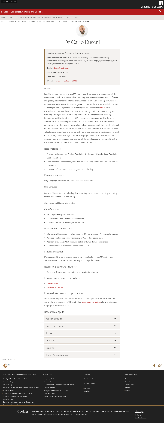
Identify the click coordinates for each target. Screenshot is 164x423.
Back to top (7, 359)
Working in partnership (52, 17)
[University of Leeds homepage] (152, 4)
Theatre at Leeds (49, 393)
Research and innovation (29, 17)
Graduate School (49, 382)
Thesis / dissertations (57, 355)
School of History (8, 390)
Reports (50, 348)
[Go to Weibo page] (160, 366)
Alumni (127, 390)
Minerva (87, 388)
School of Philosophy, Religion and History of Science (20, 405)
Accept (139, 411)
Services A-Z (88, 379)
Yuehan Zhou (52, 283)
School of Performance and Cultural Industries (18, 402)
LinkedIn (67, 80)
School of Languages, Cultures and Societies (22, 11)
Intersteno (59, 80)
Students (87, 391)
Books (49, 333)
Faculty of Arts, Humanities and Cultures (18, 21)
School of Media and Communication (15, 396)
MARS (102, 107)
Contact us (78, 17)
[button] (160, 11)
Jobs (126, 379)
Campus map (129, 384)
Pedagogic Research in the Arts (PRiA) (56, 390)
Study (10, 17)
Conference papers (56, 326)
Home (3, 17)
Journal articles (54, 318)
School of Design (8, 382)
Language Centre (49, 379)
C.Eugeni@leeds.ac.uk (60, 68)
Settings (138, 414)
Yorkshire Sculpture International (55, 396)
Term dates (129, 382)
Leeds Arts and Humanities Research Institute (59, 384)
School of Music (8, 399)
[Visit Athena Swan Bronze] (7, 365)
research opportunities (91, 301)
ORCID (74, 80)
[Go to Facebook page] (154, 366)
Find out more (140, 417)
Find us (127, 387)
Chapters (50, 340)
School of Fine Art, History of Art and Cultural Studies (21, 387)
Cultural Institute (49, 387)
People (68, 17)
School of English (8, 384)
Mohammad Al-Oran (55, 287)
